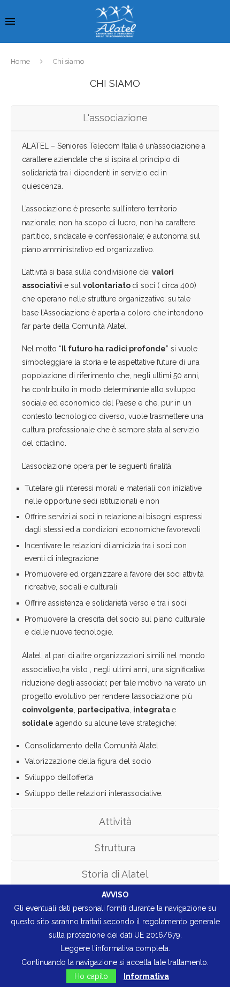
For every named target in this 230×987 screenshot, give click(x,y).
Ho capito (91, 976)
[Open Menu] (10, 21)
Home (20, 61)
